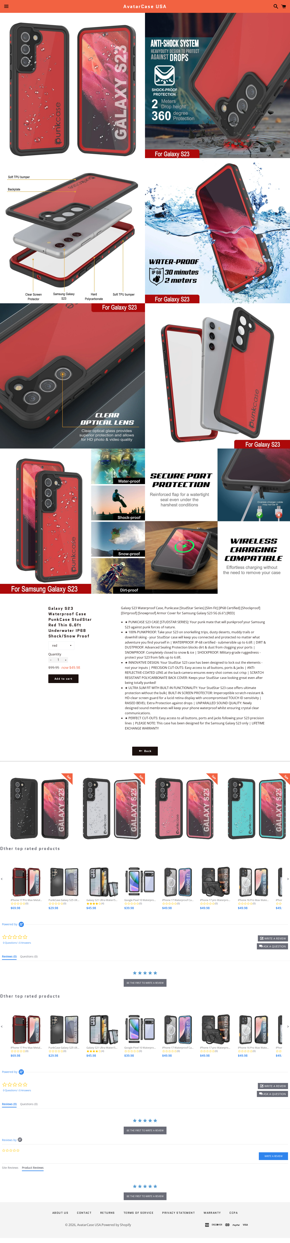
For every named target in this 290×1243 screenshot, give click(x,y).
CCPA (233, 1213)
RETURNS (107, 1213)
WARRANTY (212, 1213)
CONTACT (84, 1213)
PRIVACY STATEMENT (178, 1213)
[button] (2, 879)
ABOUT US (60, 1213)
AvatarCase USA (145, 6)
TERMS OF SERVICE (138, 1213)
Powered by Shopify (116, 1225)
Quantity (54, 654)
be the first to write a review (145, 983)
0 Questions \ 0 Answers (17, 942)
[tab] (9, 957)
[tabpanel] (145, 1192)
